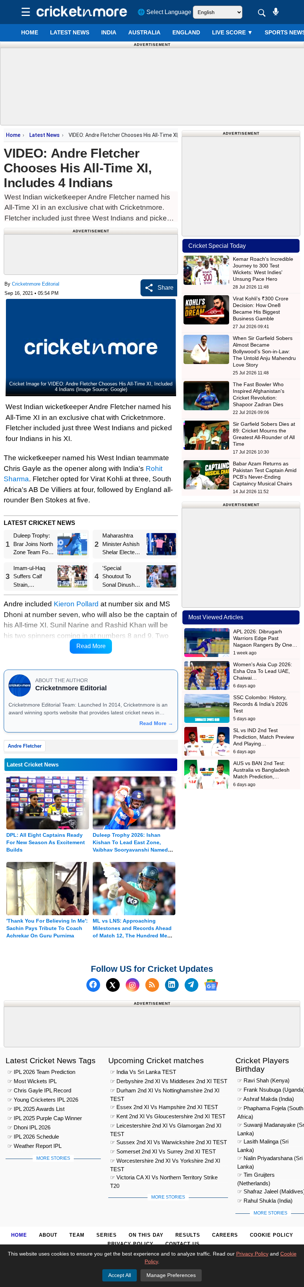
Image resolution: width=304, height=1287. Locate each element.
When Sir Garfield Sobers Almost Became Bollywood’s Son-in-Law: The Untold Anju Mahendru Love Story (264, 351)
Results (187, 1235)
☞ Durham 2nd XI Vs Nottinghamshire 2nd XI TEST (164, 1091)
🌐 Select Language (164, 12)
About (48, 1235)
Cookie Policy (271, 1235)
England (186, 32)
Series (106, 1235)
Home (29, 32)
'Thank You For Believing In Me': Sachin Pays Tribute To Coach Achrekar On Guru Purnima (47, 928)
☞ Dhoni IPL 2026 (28, 1127)
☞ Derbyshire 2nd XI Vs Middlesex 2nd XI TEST (168, 1081)
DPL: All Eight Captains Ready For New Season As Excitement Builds (45, 842)
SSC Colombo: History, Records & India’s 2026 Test (260, 704)
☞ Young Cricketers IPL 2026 (42, 1099)
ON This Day (146, 1235)
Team (77, 1235)
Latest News (44, 135)
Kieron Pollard (76, 604)
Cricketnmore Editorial (35, 284)
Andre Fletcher (25, 746)
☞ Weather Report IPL (34, 1146)
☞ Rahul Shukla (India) (265, 1200)
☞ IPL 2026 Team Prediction (41, 1072)
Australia (144, 32)
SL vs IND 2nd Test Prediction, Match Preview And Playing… (263, 737)
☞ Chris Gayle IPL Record (39, 1090)
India (108, 32)
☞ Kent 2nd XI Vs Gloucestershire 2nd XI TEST (167, 1116)
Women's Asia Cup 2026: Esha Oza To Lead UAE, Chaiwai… (262, 671)
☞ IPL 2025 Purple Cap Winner (44, 1118)
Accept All (119, 1275)
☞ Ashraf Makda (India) (265, 1099)
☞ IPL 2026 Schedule (33, 1136)
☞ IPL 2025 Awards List (36, 1109)
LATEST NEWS (69, 32)
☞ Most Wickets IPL (32, 1081)
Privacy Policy (130, 1244)
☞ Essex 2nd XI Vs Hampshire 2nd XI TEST (164, 1107)
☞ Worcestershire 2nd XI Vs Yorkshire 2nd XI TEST (165, 1162)
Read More (91, 646)
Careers (225, 1235)
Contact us (182, 1244)
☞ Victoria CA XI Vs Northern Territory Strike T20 (164, 1178)
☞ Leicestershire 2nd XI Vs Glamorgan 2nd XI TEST (165, 1126)
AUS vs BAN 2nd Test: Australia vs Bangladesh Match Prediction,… (261, 769)
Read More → (156, 723)
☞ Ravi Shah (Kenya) (263, 1080)
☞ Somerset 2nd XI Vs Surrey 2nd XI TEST (163, 1151)
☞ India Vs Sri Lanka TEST (143, 1072)
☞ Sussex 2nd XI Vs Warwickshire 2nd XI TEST (168, 1142)
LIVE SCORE (232, 32)
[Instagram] (132, 985)
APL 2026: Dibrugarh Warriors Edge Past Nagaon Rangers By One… (265, 638)
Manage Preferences (171, 1275)
